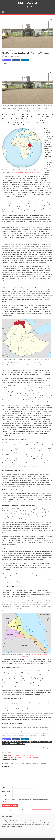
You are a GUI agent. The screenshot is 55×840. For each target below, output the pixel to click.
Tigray (4, 743)
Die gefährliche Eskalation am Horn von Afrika (14, 748)
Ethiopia (19, 741)
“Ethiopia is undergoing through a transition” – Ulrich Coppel (22, 757)
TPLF (24, 743)
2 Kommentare (15, 50)
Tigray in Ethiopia (39, 359)
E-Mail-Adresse (6, 791)
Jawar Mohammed (26, 741)
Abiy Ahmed (5, 741)
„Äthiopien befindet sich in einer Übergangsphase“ (39, 748)
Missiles (36, 741)
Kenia (32, 741)
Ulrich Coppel (27, 3)
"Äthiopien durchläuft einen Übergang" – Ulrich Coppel (21, 755)
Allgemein (23, 50)
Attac (10, 741)
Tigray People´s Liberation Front (14, 743)
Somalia (45, 741)
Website (4, 795)
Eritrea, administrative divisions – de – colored (24, 172)
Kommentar (6, 766)
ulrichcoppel (17, 56)
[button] (6, 60)
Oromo (41, 741)
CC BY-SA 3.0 (38, 172)
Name (4, 787)
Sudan (49, 741)
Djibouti (14, 741)
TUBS (12, 172)
